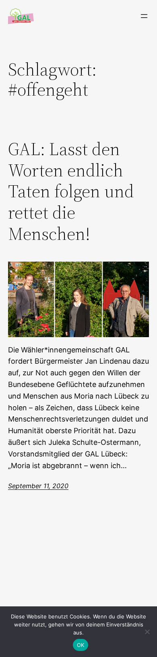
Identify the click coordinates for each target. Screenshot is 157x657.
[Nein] (147, 632)
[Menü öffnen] (144, 16)
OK (81, 645)
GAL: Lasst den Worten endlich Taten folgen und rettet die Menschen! (71, 192)
